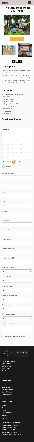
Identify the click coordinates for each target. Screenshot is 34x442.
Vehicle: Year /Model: (8, 258)
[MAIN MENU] (29, 2)
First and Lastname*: (8, 173)
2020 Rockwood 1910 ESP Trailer (11, 434)
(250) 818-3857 (6, 364)
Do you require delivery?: (9, 314)
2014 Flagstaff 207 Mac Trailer (11, 423)
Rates (3, 408)
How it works (6, 385)
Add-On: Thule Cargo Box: (9, 295)
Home (4, 405)
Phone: (4, 192)
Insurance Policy (7, 394)
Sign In (4, 410)
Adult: (3, 202)
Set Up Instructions (7, 389)
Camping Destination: (8, 248)
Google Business (7, 371)
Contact (4, 415)
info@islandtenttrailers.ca (9, 361)
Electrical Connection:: (8, 305)
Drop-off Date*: (6, 230)
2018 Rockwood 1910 (8, 430)
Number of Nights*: (7, 239)
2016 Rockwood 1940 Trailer (10, 425)
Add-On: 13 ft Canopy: (8, 286)
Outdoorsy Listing (7, 366)
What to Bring (6, 387)
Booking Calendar (7, 413)
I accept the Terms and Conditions (14, 336)
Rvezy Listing (6, 368)
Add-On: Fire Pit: (6, 277)
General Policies (7, 392)
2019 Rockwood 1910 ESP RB (10, 432)
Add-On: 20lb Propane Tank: (10, 267)
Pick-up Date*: (6, 220)
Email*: (4, 183)
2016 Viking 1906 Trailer (9, 427)
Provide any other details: (9, 324)
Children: (4, 211)
